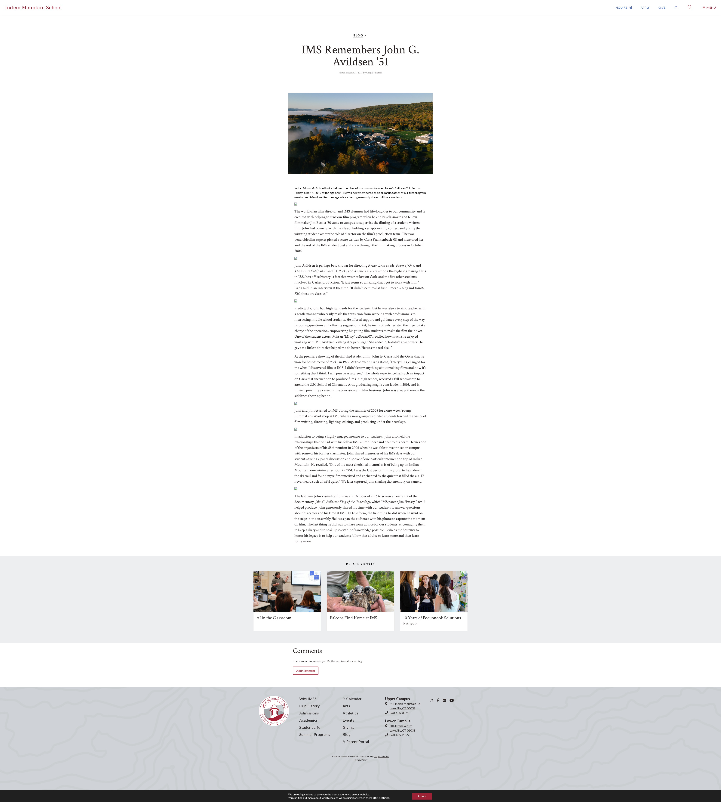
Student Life (309, 727)
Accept (422, 796)
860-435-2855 (399, 735)
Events (348, 720)
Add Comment (305, 670)
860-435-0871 (399, 712)
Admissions (309, 713)
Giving (348, 727)
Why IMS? (307, 698)
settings (384, 797)
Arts (346, 706)
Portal (676, 7)
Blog (358, 35)
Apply (645, 7)
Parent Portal (357, 741)
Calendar (354, 698)
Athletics (350, 713)
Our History (309, 706)
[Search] (689, 7)
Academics (308, 720)
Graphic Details (374, 72)
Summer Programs (314, 734)
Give (661, 7)
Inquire (621, 7)
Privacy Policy (360, 759)
